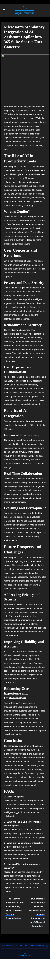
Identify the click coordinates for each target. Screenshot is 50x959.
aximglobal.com (9, 945)
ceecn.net (23, 945)
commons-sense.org (38, 945)
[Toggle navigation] (4, 10)
